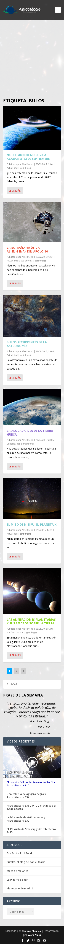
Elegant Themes (31, 931)
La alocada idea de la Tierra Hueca (30, 432)
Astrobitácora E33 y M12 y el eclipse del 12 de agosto (31, 807)
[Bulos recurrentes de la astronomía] (32, 316)
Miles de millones (17, 871)
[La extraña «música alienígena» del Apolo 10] (32, 222)
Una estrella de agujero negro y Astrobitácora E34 (26, 795)
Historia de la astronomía (20, 260)
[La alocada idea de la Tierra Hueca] (32, 407)
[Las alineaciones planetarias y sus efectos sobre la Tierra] (32, 591)
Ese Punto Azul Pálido (20, 853)
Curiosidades (13, 443)
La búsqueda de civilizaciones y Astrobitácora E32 (26, 819)
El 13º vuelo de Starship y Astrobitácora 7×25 (31, 830)
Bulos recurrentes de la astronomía (27, 344)
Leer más (15, 190)
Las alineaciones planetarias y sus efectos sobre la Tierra (31, 621)
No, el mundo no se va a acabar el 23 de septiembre (28, 157)
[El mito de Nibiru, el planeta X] (32, 498)
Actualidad (12, 167)
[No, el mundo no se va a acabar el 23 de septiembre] (32, 128)
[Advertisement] (32, 59)
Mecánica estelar (15, 632)
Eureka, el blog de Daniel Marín (26, 862)
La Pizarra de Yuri (17, 879)
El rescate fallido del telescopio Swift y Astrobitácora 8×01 (31, 784)
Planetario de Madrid (20, 888)
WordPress (34, 934)
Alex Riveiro (27, 164)
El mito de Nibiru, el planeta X (32, 524)
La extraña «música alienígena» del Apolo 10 (27, 249)
